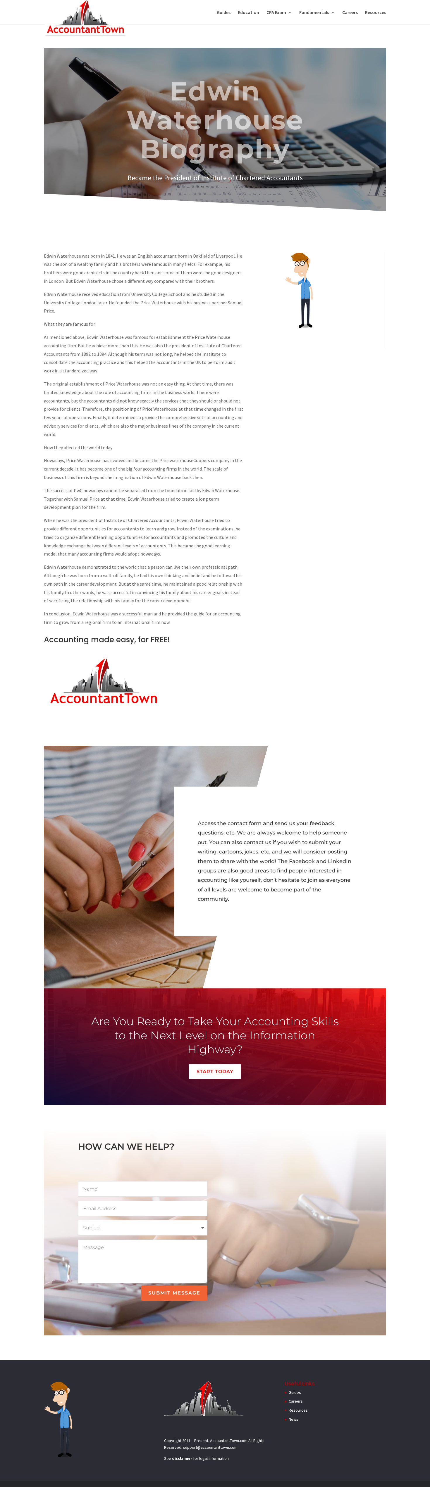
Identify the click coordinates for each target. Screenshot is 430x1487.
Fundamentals (314, 12)
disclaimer (182, 1458)
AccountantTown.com (228, 1440)
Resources (375, 12)
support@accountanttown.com (210, 1447)
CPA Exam (276, 12)
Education (248, 12)
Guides (224, 12)
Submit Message (174, 1293)
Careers (350, 12)
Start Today (215, 1071)
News (293, 1419)
